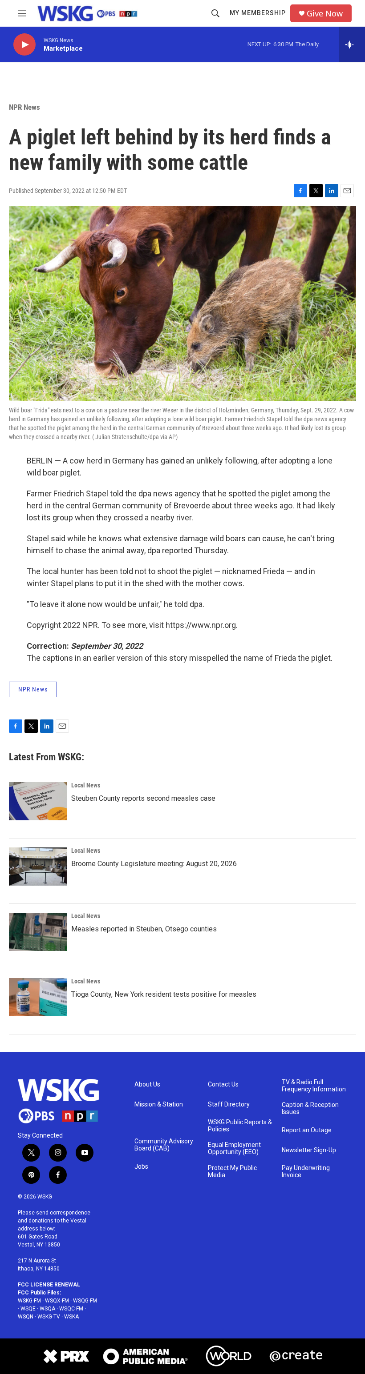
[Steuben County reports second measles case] (38, 801)
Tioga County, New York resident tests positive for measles (163, 994)
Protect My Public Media (232, 1171)
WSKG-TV (48, 1317)
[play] (24, 45)
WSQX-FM (57, 1301)
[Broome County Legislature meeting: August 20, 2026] (38, 866)
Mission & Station (158, 1104)
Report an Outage (307, 1130)
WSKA (71, 1317)
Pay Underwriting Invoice (306, 1171)
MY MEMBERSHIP (258, 12)
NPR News (24, 107)
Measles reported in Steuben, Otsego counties (144, 929)
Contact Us (223, 1084)
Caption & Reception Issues (310, 1108)
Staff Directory (229, 1104)
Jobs (141, 1166)
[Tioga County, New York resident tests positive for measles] (38, 997)
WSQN (25, 1317)
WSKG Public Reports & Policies (240, 1126)
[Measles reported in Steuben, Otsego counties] (38, 932)
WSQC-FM (71, 1309)
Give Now (325, 13)
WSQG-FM (85, 1301)
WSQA (47, 1309)
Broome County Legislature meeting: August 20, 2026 (154, 863)
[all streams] (352, 44)
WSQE (28, 1309)
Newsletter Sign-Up (309, 1150)
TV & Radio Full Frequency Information (314, 1086)
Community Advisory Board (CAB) (163, 1145)
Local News (85, 785)
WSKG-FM (29, 1301)
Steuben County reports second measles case (143, 798)
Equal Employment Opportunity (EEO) (234, 1148)
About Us (147, 1084)
